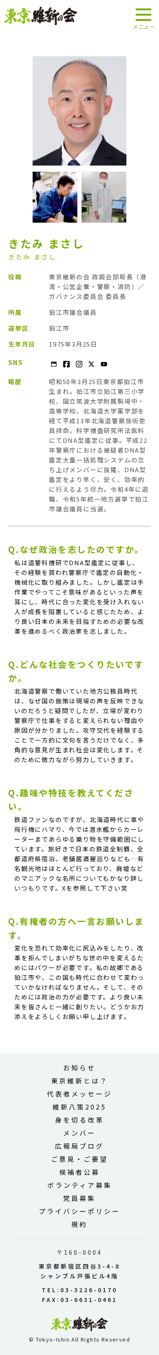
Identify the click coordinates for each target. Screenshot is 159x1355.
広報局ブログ (79, 1146)
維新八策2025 (79, 1107)
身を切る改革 (79, 1120)
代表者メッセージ (79, 1094)
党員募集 (79, 1198)
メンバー (79, 1133)
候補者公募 (79, 1172)
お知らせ (79, 1067)
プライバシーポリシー (79, 1211)
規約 (79, 1224)
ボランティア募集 (79, 1185)
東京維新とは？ (79, 1080)
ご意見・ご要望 (79, 1159)
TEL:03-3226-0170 (79, 1290)
